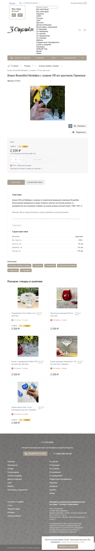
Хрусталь (13, 270)
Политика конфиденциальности (67, 536)
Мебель (10, 486)
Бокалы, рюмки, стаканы (20, 266)
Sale (54, 58)
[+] (19, 159)
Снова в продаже (14, 476)
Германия (26, 270)
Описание (16, 182)
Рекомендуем (69, 58)
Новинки (40, 58)
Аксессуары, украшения (17, 490)
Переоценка (12, 465)
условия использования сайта (72, 542)
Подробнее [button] (16, 225)
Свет (9, 483)
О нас (9, 505)
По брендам (54, 465)
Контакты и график (15, 502)
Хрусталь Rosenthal (67, 266)
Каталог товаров (22, 58)
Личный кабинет (14, 516)
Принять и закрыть (67, 546)
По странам (54, 469)
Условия (11, 512)
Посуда (10, 469)
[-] (11, 159)
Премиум (53, 483)
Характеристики (34, 182)
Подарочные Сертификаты (60, 479)
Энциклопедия (13, 509)
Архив (52, 493)
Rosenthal (51, 266)
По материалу (55, 472)
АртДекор (53, 486)
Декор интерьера (14, 479)
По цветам (53, 461)
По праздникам (55, 476)
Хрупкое (38, 266)
